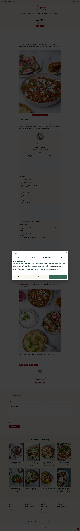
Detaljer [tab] (33, 257)
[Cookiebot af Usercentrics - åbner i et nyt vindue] (61, 253)
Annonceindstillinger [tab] (47, 257)
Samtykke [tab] (19, 257)
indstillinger (63, 268)
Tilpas (39, 276)
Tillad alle (58, 276)
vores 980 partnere (20, 263)
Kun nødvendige (22, 276)
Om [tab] (61, 257)
